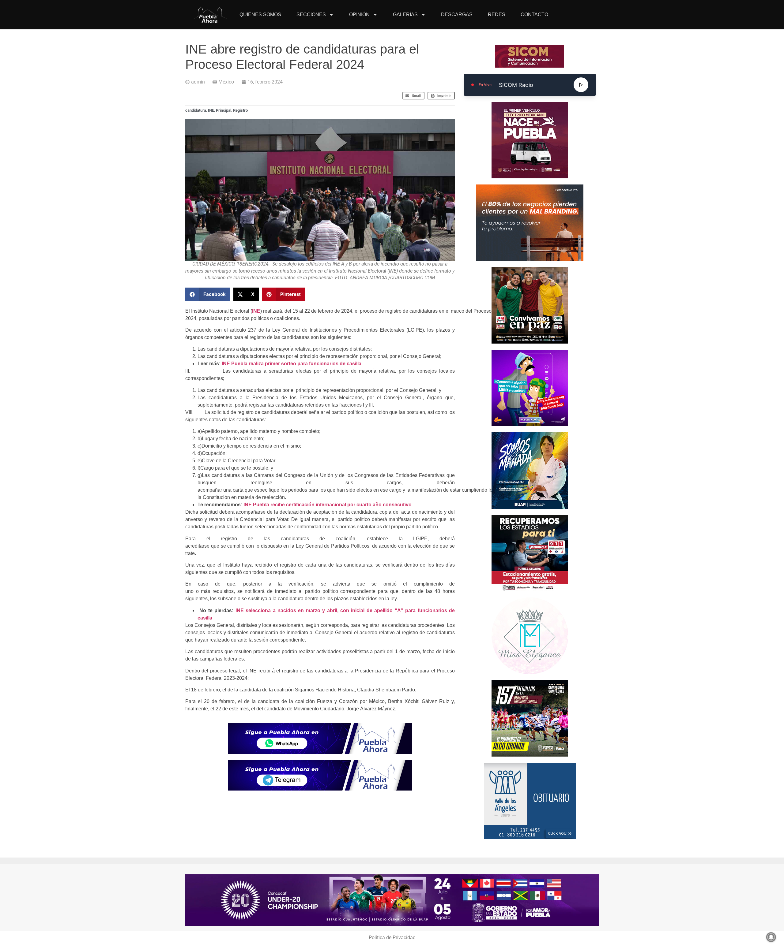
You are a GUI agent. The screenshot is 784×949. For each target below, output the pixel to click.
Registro (240, 110)
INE (211, 110)
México (226, 82)
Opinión (359, 14)
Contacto (534, 14)
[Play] (581, 84)
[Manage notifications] (771, 937)
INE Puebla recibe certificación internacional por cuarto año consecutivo (327, 504)
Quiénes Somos (260, 14)
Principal (223, 110)
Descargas (457, 14)
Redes (496, 14)
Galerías (405, 14)
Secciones (311, 14)
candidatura (195, 110)
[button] (413, 95)
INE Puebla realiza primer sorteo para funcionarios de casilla (291, 363)
